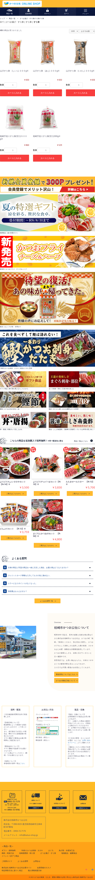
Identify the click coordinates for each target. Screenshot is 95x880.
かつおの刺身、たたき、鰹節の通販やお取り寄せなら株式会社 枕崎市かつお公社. (63, 877)
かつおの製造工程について (65, 680)
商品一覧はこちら (81, 441)
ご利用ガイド (7, 861)
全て (2, 22)
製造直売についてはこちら (65, 674)
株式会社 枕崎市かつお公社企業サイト (17, 867)
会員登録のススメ (44, 867)
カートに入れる (14, 93)
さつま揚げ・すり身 (15, 22)
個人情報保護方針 (35, 870)
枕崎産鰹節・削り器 (27, 853)
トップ (2, 18)
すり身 (29, 22)
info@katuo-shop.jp (28, 835)
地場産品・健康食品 (69, 853)
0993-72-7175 (19, 831)
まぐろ (50, 850)
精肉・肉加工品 (8, 853)
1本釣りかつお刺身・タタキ (32, 850)
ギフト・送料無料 (9, 850)
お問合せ (36, 861)
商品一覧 (12, 18)
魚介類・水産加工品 (66, 850)
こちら (22, 763)
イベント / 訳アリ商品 (10, 856)
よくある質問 (23, 861)
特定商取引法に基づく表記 (12, 870)
